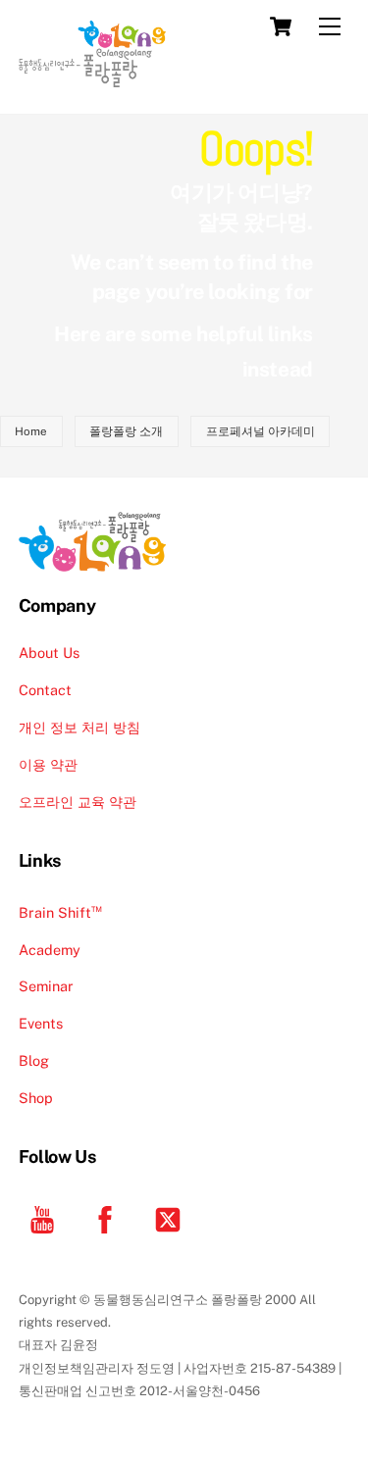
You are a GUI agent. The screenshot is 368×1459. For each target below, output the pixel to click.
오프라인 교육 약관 (77, 801)
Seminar (46, 986)
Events (41, 1023)
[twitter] (171, 1218)
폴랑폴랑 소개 (126, 431)
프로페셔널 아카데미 (260, 431)
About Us (49, 652)
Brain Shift (60, 912)
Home (31, 431)
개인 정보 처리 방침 (79, 727)
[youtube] (46, 1218)
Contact (45, 689)
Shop (36, 1097)
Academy (49, 949)
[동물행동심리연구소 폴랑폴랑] (92, 78)
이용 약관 (48, 764)
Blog (34, 1060)
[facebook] (108, 1218)
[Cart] (280, 26)
